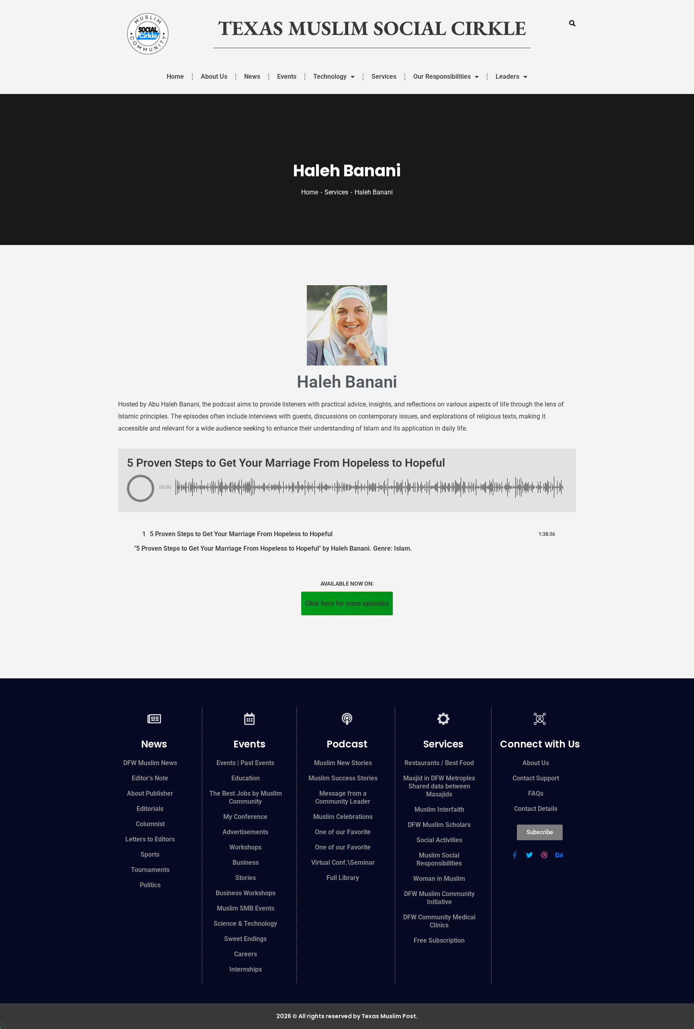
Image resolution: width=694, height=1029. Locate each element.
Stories (245, 878)
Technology (330, 76)
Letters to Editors (150, 839)
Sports (150, 854)
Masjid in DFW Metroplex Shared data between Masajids (439, 786)
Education (245, 778)
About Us (214, 76)
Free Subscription (439, 940)
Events (286, 76)
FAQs (535, 793)
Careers (245, 954)
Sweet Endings (245, 939)
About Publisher (150, 793)
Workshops (245, 847)
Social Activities (439, 840)
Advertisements (245, 832)
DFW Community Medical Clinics (439, 921)
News (252, 76)
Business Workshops (246, 893)
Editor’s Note (150, 778)
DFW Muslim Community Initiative (439, 898)
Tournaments (150, 870)
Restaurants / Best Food (439, 763)
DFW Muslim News (150, 763)
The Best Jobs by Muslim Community (245, 797)
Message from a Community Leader (342, 797)
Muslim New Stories (343, 763)
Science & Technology (245, 923)
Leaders (507, 76)
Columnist (150, 824)
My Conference (245, 817)
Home (175, 76)
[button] (140, 488)
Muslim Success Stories (343, 778)
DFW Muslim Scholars (439, 825)
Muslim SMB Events (245, 908)
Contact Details (535, 809)
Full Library (343, 878)
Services (383, 76)
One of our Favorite (343, 832)
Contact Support (535, 778)
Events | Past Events (245, 763)
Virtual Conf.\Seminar (343, 862)
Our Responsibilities (442, 76)
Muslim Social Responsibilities (439, 859)
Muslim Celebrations (343, 817)
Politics (150, 885)
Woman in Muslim (439, 878)
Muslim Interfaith (439, 809)
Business (246, 862)
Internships (245, 969)
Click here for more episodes (347, 603)
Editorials (150, 809)
